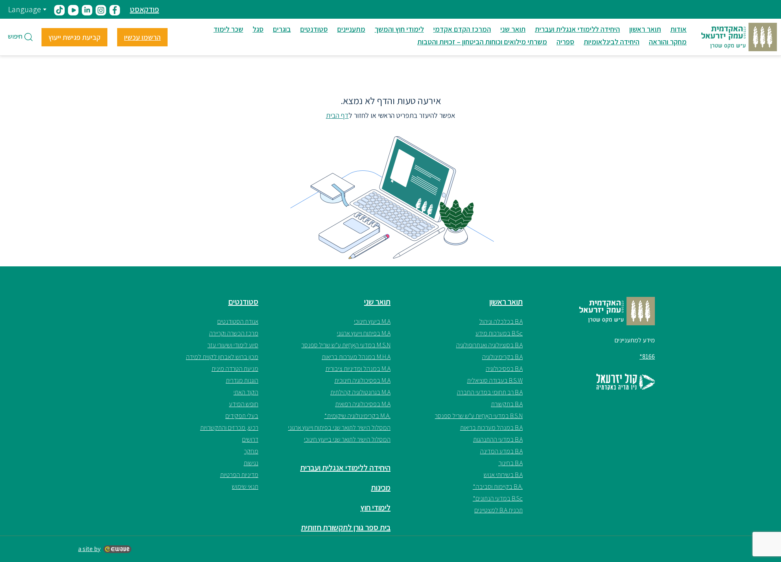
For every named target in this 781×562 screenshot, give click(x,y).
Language (24, 9)
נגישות (251, 463)
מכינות (380, 487)
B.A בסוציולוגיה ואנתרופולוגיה (489, 345)
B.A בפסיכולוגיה (504, 368)
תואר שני (513, 29)
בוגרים (282, 29)
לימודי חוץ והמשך (399, 29)
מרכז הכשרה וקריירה (233, 333)
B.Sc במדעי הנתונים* (498, 498)
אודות (678, 29)
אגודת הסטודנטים (237, 321)
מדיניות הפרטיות (239, 475)
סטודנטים (314, 29)
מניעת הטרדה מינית (235, 368)
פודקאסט (144, 9)
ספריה (565, 41)
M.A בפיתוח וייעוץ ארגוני (363, 333)
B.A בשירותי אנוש (503, 475)
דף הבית (337, 115)
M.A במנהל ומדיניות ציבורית (357, 368)
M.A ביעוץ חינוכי (372, 321)
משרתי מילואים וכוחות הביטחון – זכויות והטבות (482, 41)
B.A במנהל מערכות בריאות (491, 427)
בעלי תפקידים (241, 416)
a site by (89, 549)
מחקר (251, 451)
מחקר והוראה (668, 41)
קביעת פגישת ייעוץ (74, 37)
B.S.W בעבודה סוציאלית (495, 380)
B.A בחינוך (510, 463)
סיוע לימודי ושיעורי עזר (232, 345)
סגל (258, 29)
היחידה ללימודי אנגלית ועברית (577, 29)
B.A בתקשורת (507, 404)
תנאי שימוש (245, 486)
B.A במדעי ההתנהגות (498, 439)
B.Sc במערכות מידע (499, 333)
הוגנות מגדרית (242, 380)
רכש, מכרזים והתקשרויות (229, 427)
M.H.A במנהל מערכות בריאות (356, 357)
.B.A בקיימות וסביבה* (498, 486)
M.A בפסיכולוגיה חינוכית (362, 380)
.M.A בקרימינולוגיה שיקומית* (357, 416)
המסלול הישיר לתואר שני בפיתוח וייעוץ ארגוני (339, 427)
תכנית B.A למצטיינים (498, 510)
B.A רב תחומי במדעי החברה (490, 392)
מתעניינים (351, 29)
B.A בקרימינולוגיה (502, 357)
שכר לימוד (228, 29)
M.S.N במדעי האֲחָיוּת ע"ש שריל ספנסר (345, 345)
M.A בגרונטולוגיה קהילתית (360, 392)
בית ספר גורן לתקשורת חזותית (345, 527)
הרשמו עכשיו (142, 37)
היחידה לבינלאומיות (611, 41)
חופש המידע (243, 404)
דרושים (250, 439)
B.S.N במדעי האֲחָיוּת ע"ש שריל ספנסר (479, 416)
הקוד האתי (245, 392)
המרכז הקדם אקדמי (462, 29)
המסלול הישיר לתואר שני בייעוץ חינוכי (347, 439)
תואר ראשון (645, 29)
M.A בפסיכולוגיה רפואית (362, 404)
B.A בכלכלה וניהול (501, 321)
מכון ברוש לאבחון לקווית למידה (222, 357)
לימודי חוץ (375, 507)
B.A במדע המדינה (501, 451)
